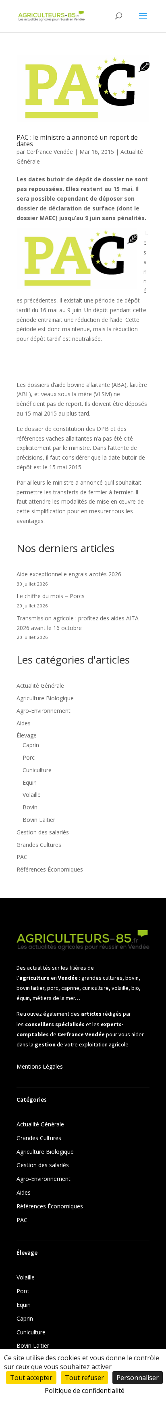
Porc (29, 757)
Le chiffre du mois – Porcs (51, 596)
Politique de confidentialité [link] (84, 1390)
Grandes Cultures (39, 845)
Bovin (30, 807)
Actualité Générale (40, 685)
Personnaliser (137, 1377)
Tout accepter (31, 1377)
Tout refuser (84, 1377)
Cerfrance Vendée (50, 151)
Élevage (27, 735)
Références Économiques (50, 869)
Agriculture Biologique (45, 698)
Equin (30, 782)
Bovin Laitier (39, 819)
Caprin (31, 745)
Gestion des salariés (43, 832)
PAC (22, 857)
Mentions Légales (40, 1066)
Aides (24, 723)
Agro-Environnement (44, 710)
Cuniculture (37, 770)
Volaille (32, 794)
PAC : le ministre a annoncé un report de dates (77, 140)
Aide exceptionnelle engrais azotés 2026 (69, 574)
